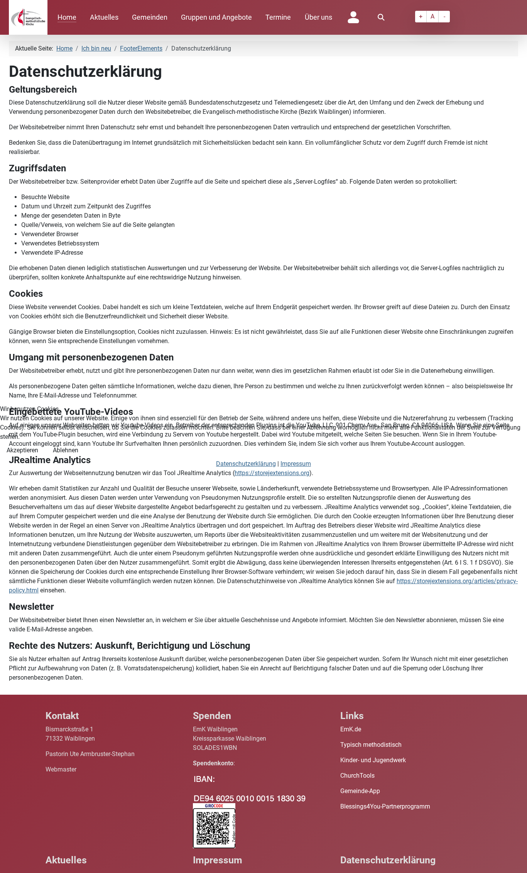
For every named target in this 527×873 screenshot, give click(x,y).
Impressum (295, 463)
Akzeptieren (22, 450)
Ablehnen (65, 450)
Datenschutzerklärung (246, 463)
